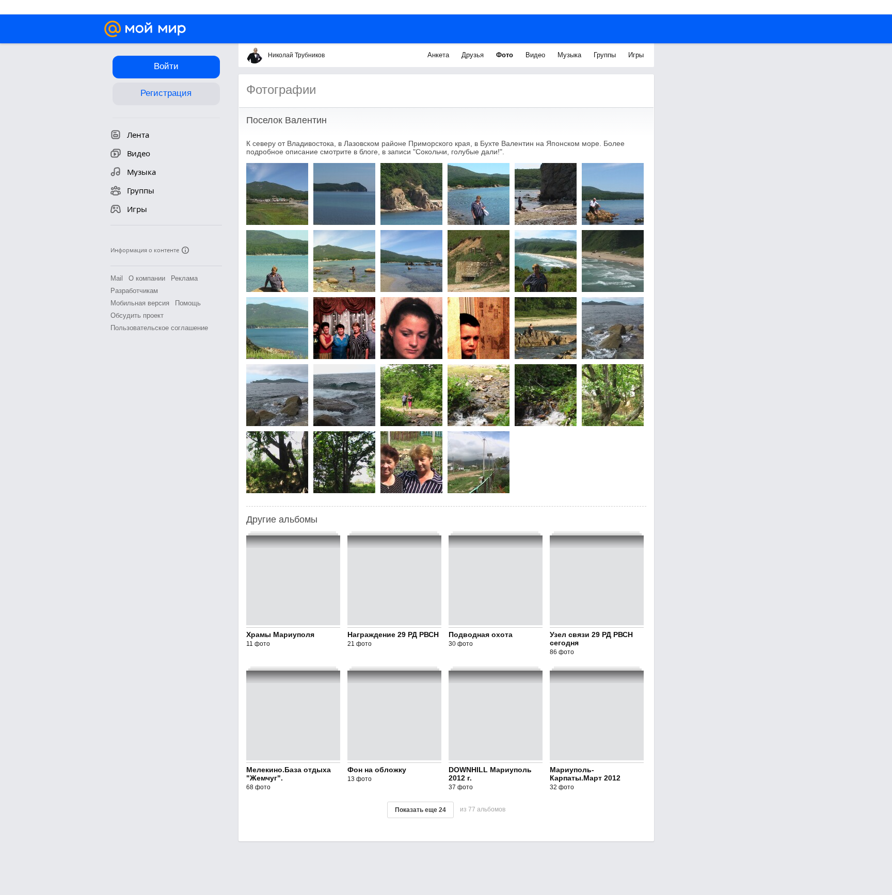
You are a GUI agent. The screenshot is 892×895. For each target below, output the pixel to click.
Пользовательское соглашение (159, 328)
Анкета (439, 55)
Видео (536, 55)
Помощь (188, 303)
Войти (166, 66)
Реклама (184, 278)
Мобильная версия (139, 303)
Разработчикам (134, 291)
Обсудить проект (137, 315)
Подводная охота (481, 634)
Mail (116, 278)
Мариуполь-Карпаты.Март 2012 (585, 774)
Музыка (570, 55)
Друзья (473, 55)
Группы (606, 55)
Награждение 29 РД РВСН (393, 634)
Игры (636, 55)
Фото (505, 55)
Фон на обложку (376, 770)
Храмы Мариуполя (280, 634)
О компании (147, 278)
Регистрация (166, 93)
